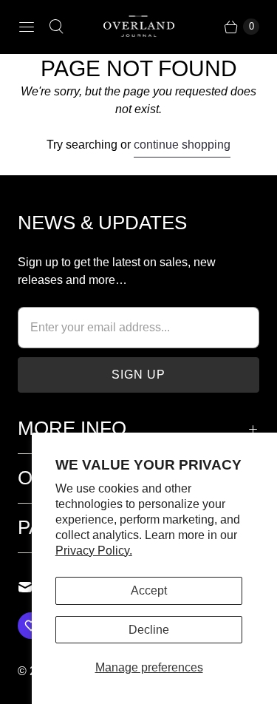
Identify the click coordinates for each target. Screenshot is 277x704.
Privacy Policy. (93, 550)
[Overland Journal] (139, 26)
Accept (149, 590)
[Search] (56, 26)
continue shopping (182, 144)
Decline (149, 629)
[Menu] (26, 26)
